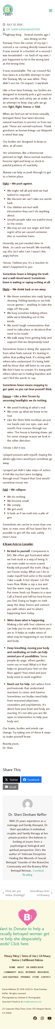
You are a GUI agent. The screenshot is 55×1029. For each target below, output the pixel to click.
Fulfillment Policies (32, 960)
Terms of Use (29, 956)
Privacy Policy (11, 956)
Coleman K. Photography (28, 997)
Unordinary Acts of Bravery (39, 893)
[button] (50, 10)
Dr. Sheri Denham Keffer (23, 29)
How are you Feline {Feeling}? (14, 893)
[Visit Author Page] (27, 804)
